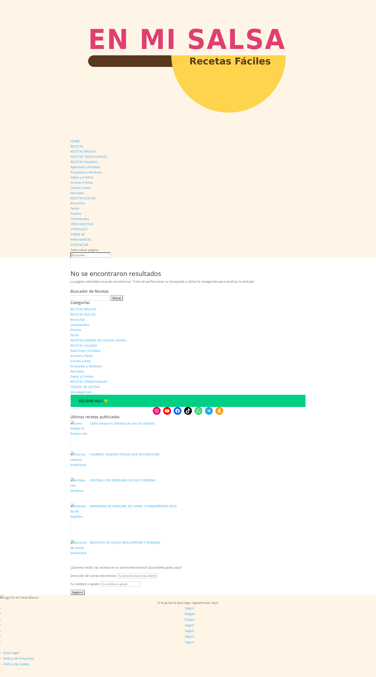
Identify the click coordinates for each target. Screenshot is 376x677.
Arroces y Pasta (81, 182)
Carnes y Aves (80, 188)
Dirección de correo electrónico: (94, 576)
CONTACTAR (79, 245)
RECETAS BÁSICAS (83, 151)
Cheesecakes (79, 219)
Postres (75, 214)
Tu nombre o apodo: (85, 584)
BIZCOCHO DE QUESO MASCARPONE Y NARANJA (125, 542)
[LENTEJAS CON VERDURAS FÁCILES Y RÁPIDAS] (78, 491)
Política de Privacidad (18, 658)
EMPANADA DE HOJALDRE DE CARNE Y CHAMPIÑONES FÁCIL (133, 506)
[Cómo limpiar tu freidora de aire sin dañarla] (78, 436)
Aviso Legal (11, 653)
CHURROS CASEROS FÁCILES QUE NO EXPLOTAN (124, 454)
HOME (75, 141)
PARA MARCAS (80, 239)
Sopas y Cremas (82, 177)
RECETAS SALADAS (83, 162)
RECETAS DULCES (83, 198)
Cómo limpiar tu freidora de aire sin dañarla (122, 423)
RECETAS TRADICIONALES (88, 157)
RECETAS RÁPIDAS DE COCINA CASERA (98, 340)
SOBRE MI (77, 234)
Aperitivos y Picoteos (85, 167)
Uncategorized (81, 392)
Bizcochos (77, 203)
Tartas (74, 208)
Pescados (77, 193)
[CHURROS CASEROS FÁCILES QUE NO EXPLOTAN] (78, 465)
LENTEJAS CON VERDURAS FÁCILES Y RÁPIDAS (123, 480)
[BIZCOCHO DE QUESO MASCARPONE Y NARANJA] (78, 550)
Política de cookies (16, 664)
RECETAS (76, 146)
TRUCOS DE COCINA (85, 387)
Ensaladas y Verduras (86, 172)
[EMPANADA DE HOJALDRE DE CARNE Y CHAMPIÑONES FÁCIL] (78, 522)
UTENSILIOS (79, 229)
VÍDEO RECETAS (81, 224)
